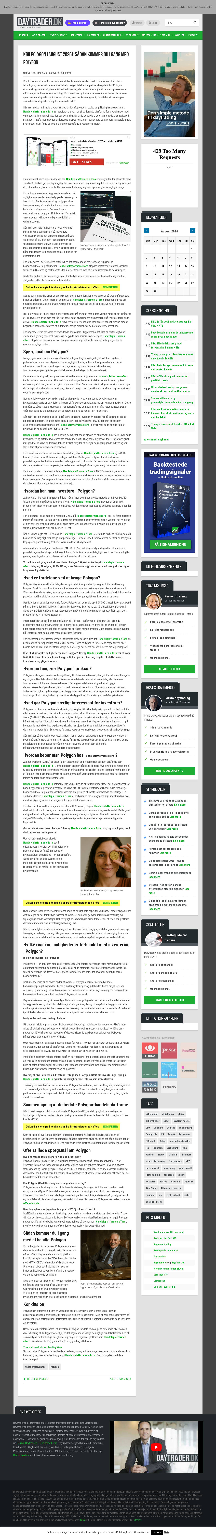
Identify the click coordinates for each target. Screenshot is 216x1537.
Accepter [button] (157, 1532)
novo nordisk (152, 1168)
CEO (148, 1127)
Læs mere (179, 804)
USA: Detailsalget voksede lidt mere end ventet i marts (172, 367)
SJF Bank (175, 1181)
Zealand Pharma (154, 1201)
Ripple (82, 1520)
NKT (188, 1161)
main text (186, 1154)
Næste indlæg (119, 1379)
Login (154, 22)
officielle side (31, 1203)
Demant (171, 1127)
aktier (166, 1121)
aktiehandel (152, 1114)
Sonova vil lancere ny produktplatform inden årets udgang (172, 400)
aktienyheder (152, 1121)
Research (151, 1181)
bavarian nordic (181, 1121)
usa (160, 1195)
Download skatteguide (169, 1000)
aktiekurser (168, 1114)
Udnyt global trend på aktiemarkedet (170, 873)
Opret (139, 22)
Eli (162, 1134)
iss (147, 1148)
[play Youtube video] (156, 1447)
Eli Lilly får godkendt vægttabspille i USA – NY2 (171, 323)
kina (184, 1148)
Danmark (158, 1127)
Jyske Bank (172, 1148)
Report (181, 1175)
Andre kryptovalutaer (35, 1367)
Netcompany (175, 1161)
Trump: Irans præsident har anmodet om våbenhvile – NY (172, 356)
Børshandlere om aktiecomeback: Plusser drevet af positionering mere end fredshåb (172, 413)
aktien (181, 1114)
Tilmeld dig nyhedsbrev (111, 22)
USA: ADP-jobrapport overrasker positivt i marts (169, 378)
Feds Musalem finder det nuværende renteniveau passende (172, 334)
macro (161, 1154)
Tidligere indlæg (37, 1379)
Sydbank (188, 1181)
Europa (171, 1134)
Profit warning (153, 1175)
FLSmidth (150, 1141)
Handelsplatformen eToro (38, 111)
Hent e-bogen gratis (169, 770)
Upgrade (150, 1195)
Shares (163, 1181)
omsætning (169, 1168)
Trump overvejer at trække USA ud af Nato (172, 426)
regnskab (169, 1175)
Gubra (162, 1141)
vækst (187, 1195)
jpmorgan (158, 1148)
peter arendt (185, 1168)
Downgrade (151, 1134)
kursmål (150, 1154)
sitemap (137, 1520)
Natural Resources (155, 1161)
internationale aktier (180, 1141)
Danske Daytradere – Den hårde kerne (37, 1443)
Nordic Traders (21, 1455)
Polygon (54, 1367)
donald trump (185, 1127)
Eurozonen (184, 1134)
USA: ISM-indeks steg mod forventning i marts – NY (166, 345)
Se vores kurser (169, 669)
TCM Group (151, 1188)
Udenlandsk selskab (171, 1188)
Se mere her (110, 287)
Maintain (173, 1154)
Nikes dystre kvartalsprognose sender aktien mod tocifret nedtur (171, 389)
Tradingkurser (79, 22)
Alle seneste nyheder (156, 439)
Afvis (166, 1532)
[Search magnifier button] (195, 22)
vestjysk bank (173, 1195)
